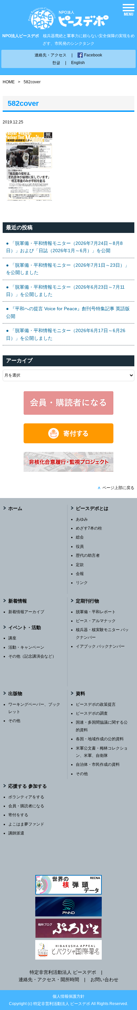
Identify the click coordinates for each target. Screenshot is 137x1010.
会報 (80, 573)
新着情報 (17, 601)
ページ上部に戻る (115, 487)
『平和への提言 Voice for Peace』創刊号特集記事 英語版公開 (68, 312)
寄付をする (18, 815)
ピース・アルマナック (96, 620)
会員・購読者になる (26, 806)
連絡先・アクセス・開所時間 (49, 979)
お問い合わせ (104, 979)
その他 (14, 720)
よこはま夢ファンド (26, 824)
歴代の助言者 (88, 555)
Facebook (93, 55)
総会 (80, 537)
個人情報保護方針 (68, 996)
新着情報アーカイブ (26, 612)
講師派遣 (16, 833)
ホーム (15, 508)
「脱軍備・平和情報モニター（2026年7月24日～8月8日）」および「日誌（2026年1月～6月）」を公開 (64, 247)
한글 (56, 62)
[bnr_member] (68, 413)
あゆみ (82, 519)
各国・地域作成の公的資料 (100, 739)
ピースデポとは (92, 508)
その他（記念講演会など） (32, 656)
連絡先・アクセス (51, 55)
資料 (80, 693)
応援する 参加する (27, 786)
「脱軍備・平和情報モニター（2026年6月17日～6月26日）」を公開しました (65, 334)
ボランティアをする (26, 797)
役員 (80, 546)
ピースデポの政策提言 (96, 704)
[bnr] (68, 470)
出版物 (15, 693)
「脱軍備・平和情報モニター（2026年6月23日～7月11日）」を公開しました (65, 290)
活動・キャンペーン (26, 647)
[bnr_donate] (68, 441)
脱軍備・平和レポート (96, 612)
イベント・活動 (24, 627)
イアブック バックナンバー (100, 646)
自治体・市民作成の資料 (98, 764)
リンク (82, 582)
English (78, 62)
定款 (80, 564)
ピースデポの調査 (92, 713)
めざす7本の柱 (89, 528)
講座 (12, 638)
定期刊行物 (87, 601)
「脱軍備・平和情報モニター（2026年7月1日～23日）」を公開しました (67, 268)
